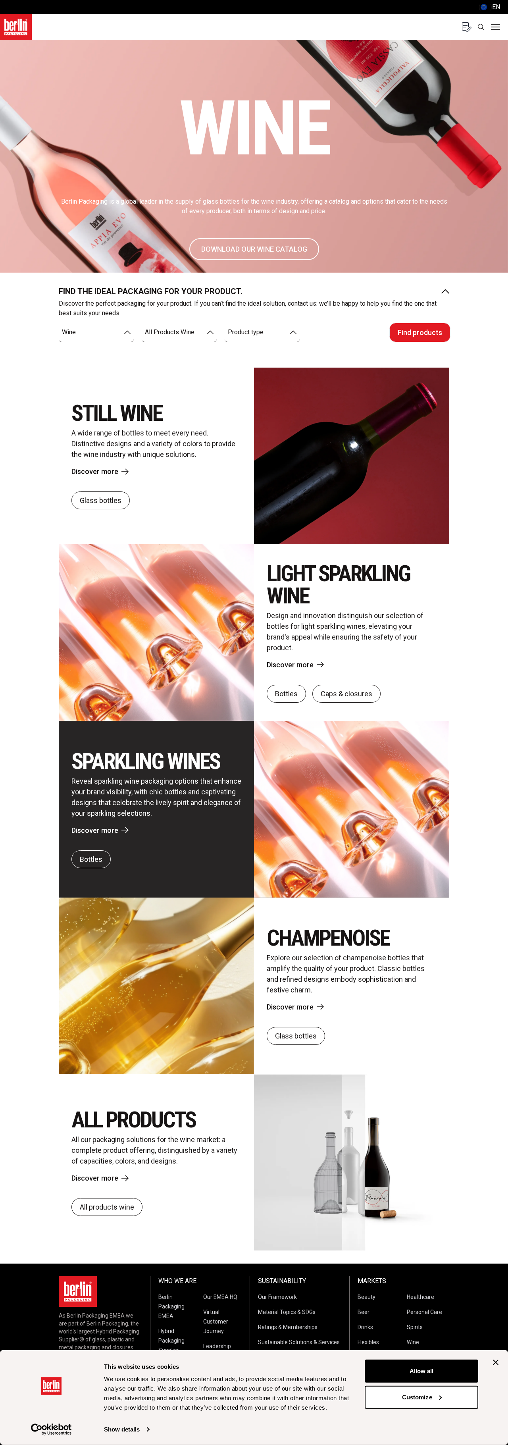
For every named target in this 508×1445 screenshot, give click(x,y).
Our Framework (277, 1297)
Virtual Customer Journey (215, 1321)
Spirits (415, 1327)
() (489, 7)
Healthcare (420, 1297)
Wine (413, 1342)
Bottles (286, 694)
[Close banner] (495, 1362)
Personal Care (424, 1312)
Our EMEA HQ (220, 1297)
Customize (417, 1396)
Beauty (366, 1297)
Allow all (422, 1371)
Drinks (365, 1327)
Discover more (94, 471)
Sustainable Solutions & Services (299, 1342)
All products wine (107, 1207)
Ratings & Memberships (288, 1327)
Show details (122, 1429)
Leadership (217, 1346)
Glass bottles (100, 500)
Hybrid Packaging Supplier (171, 1340)
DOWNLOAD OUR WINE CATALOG (254, 249)
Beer (363, 1312)
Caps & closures (346, 694)
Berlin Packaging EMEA (171, 1306)
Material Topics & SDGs (287, 1312)
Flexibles (368, 1342)
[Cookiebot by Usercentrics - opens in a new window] (51, 1429)
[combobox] (96, 332)
